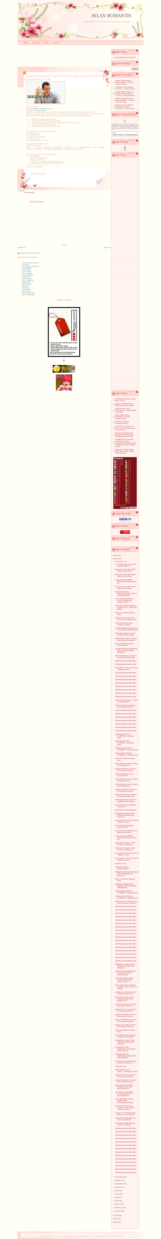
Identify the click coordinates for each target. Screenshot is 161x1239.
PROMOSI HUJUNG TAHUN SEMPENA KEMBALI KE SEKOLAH (125, 815)
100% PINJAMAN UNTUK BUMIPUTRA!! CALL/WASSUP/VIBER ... (125, 1100)
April (116, 1201)
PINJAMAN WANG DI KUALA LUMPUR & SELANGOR (125, 634)
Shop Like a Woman (66, 1236)
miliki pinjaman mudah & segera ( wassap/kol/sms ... (126, 701)
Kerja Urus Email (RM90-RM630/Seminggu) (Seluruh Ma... (126, 581)
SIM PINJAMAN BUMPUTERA (125, 661)
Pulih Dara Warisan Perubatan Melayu (122, 422)
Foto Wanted (26, 268)
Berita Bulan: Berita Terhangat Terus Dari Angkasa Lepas (122, 416)
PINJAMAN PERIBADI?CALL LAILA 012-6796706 (125, 1119)
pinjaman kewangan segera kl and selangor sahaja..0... (125, 706)
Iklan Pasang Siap (28, 293)
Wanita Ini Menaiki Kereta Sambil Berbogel (124, 99)
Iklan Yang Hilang (28, 295)
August (117, 1187)
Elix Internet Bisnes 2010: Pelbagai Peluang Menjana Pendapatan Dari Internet (124, 434)
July (116, 1191)
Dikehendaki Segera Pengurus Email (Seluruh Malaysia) (126, 639)
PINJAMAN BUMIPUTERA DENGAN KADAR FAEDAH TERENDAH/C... (125, 886)
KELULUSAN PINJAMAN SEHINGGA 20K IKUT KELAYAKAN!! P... (124, 1087)
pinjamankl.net (41, 110)
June (117, 1194)
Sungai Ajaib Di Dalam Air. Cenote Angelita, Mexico (124, 93)
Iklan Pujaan (26, 289)
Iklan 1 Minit (26, 270)
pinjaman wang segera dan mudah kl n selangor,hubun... (126, 619)
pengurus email (120, 863)
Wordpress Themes (100, 1236)
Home (26, 42)
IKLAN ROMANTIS (111, 15)
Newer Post (21, 247)
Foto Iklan (25, 265)
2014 (115, 555)
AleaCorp (56, 42)
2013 (115, 559)
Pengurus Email (121, 1066)
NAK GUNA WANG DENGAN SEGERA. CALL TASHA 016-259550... (126, 607)
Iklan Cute (25, 287)
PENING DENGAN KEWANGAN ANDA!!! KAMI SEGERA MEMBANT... (126, 650)
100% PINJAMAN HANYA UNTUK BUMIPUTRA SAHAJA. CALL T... (124, 600)
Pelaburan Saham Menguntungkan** (122, 868)
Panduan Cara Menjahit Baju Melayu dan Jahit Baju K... (125, 1114)
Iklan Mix (25, 286)
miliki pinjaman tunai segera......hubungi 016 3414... (126, 1070)
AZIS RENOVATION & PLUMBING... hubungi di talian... (124, 736)
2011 (115, 1219)
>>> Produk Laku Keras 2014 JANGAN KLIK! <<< (125, 565)
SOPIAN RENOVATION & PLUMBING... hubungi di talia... (126, 749)
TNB (120, 1236)
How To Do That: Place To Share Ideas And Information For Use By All (125, 428)
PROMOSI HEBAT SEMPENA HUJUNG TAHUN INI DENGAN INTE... (125, 973)
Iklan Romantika (27, 275)
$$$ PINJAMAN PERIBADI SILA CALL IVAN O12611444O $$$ (126, 629)
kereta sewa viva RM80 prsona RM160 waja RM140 (126, 831)
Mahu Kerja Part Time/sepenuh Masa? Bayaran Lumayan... (126, 902)
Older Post (107, 247)
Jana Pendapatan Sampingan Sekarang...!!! (125, 806)
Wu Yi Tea (115, 1236)
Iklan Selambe (27, 273)
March (117, 1204)
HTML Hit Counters (125, 521)
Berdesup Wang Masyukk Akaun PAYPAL (124, 644)
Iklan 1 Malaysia (27, 280)
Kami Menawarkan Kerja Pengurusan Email (124, 624)
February (118, 1208)
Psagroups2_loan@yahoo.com (41, 108)
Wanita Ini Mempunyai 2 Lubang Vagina (123, 81)
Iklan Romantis (27, 279)
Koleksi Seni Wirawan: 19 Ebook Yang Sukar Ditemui (124, 404)
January (118, 1211)
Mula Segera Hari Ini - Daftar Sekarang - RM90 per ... (125, 843)
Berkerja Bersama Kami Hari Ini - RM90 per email (126, 668)
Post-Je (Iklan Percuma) (30, 266)
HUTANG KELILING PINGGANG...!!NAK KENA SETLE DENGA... (125, 1049)
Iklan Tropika (26, 272)
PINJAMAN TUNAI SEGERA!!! (126, 810)
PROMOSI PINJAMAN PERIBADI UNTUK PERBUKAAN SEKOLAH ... (126, 873)
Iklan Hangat (26, 284)
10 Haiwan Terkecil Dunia (124, 87)
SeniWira (46, 42)
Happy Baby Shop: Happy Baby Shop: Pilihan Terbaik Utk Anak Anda (124, 451)
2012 (115, 1215)
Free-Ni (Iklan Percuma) (30, 263)
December (119, 561)
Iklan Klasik (26, 291)
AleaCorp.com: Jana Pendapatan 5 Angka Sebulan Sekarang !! (125, 410)
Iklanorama (26, 282)
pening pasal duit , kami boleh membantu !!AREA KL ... (125, 993)
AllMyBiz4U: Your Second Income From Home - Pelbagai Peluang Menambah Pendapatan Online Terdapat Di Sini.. (125, 443)
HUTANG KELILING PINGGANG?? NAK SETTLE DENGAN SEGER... (126, 593)
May (116, 1197)
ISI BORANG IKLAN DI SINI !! (125, 57)
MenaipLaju (36, 42)
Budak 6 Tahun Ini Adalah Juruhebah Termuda (124, 106)
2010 (115, 1222)
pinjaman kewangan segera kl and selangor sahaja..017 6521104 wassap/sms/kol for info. (63, 77)
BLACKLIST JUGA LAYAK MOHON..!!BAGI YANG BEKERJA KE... (124, 999)
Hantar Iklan (26, 277)
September (119, 1184)
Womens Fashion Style (80, 1236)
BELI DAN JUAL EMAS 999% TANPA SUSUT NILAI (125, 570)
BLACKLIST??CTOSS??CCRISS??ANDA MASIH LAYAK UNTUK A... (124, 1107)
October (118, 1180)
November (119, 1177)
